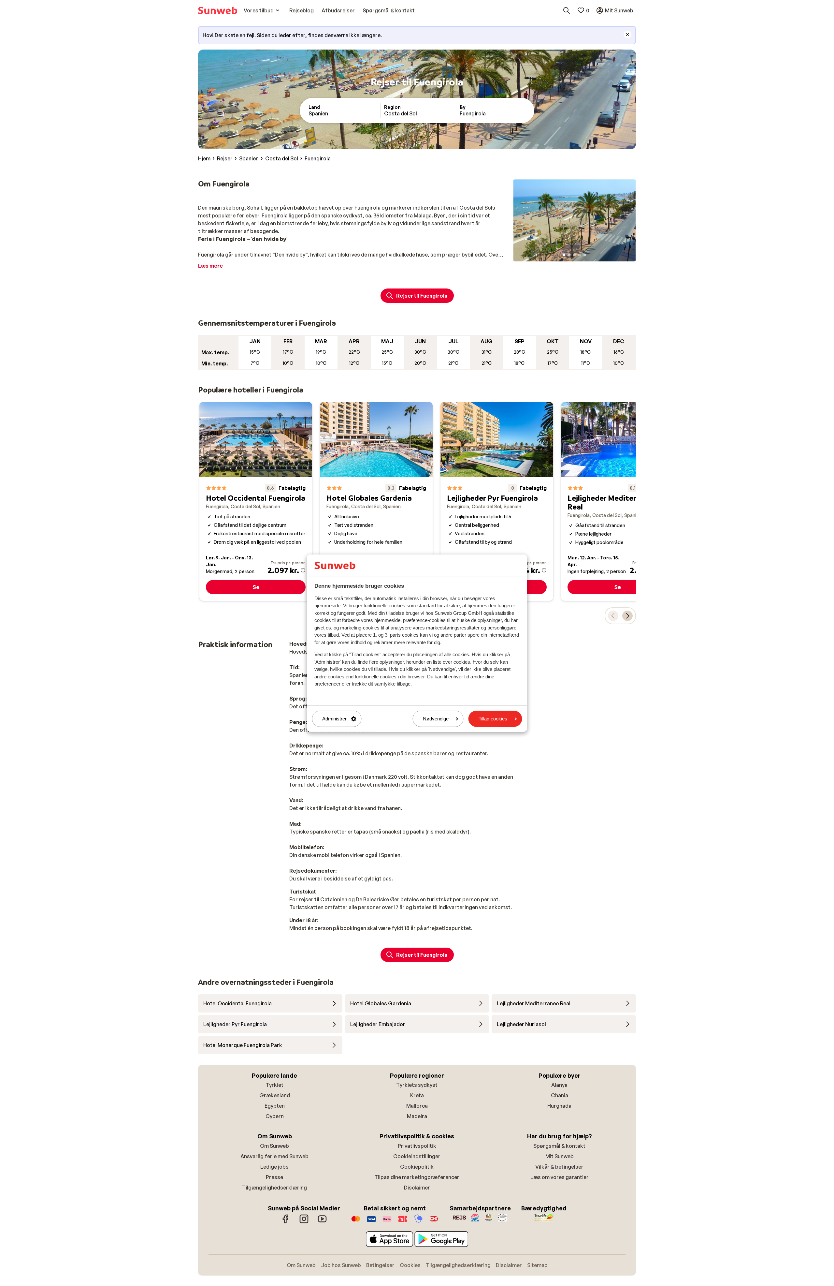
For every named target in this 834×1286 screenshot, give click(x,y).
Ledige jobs (274, 1166)
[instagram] (304, 1222)
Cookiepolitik (417, 1166)
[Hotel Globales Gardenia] (376, 501)
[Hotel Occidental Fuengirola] (255, 501)
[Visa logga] (371, 1222)
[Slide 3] (574, 255)
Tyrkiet (274, 1085)
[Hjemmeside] (217, 10)
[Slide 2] (569, 255)
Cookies (410, 1265)
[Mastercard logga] (356, 1222)
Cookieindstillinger (416, 1156)
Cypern (275, 1116)
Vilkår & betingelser (559, 1166)
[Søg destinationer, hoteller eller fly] (566, 10)
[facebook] (285, 1222)
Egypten (275, 1105)
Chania (559, 1095)
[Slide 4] (579, 255)
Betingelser (380, 1265)
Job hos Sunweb (341, 1265)
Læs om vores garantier (559, 1177)
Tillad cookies (493, 718)
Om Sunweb (274, 1146)
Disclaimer (417, 1187)
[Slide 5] (584, 255)
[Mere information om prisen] (303, 570)
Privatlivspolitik (417, 1146)
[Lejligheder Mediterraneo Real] (617, 501)
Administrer (334, 718)
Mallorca (417, 1105)
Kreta (417, 1095)
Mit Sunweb (559, 1156)
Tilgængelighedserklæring (274, 1187)
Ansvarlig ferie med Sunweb (274, 1156)
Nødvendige (436, 718)
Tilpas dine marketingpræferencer (416, 1177)
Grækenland (274, 1095)
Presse (274, 1177)
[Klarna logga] (387, 1222)
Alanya (559, 1085)
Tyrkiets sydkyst (417, 1085)
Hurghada (559, 1105)
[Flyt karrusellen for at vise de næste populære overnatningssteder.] (627, 616)
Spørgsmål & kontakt (559, 1146)
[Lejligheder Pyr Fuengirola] (496, 501)
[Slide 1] (564, 255)
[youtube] (322, 1222)
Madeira (417, 1116)
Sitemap (537, 1265)
